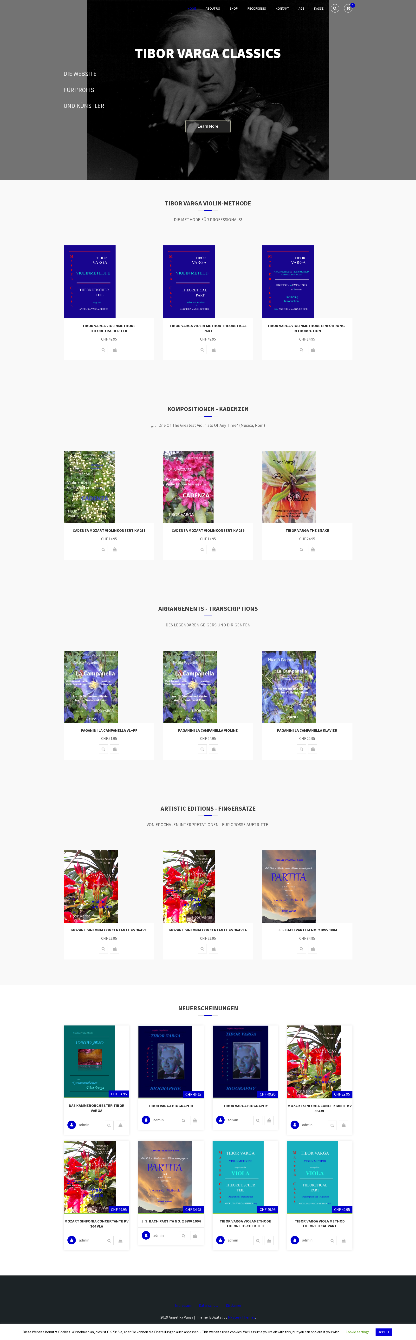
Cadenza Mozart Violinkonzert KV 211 (109, 530)
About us (213, 8)
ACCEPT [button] (383, 1332)
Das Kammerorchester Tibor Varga (96, 1108)
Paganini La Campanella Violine (208, 730)
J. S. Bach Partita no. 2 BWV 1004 (307, 929)
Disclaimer (233, 1305)
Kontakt (282, 8)
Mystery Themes (241, 1317)
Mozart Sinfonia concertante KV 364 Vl (109, 929)
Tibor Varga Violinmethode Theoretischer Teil (109, 328)
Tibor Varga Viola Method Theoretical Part (320, 1223)
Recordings (256, 8)
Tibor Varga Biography (245, 1105)
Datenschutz (209, 1305)
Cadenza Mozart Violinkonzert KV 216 (208, 530)
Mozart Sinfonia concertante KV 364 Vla (208, 929)
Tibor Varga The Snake (307, 530)
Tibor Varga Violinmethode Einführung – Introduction (307, 328)
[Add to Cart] (114, 350)
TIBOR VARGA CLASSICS (208, 53)
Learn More (208, 126)
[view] (103, 350)
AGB (302, 8)
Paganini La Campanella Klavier (307, 730)
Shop (234, 8)
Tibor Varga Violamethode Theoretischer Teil (245, 1223)
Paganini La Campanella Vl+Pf (109, 730)
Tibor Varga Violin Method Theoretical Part (208, 328)
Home (192, 8)
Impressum (183, 1305)
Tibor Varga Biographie (171, 1105)
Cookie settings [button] (358, 1332)
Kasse (319, 8)
